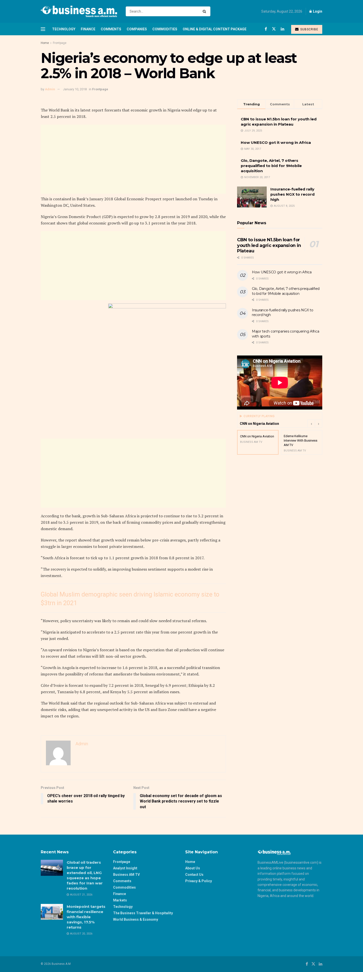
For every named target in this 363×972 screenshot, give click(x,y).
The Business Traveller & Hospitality (143, 913)
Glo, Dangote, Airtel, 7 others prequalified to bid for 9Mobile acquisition (271, 165)
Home (45, 43)
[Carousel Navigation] (314, 424)
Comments (111, 29)
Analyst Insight (125, 868)
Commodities (164, 29)
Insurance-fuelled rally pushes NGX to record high (292, 194)
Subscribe (308, 29)
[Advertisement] (133, 159)
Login (317, 11)
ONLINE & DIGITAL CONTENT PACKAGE (214, 29)
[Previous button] (311, 424)
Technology (63, 29)
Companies (137, 29)
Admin (50, 89)
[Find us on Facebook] (266, 29)
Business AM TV (126, 875)
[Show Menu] (43, 29)
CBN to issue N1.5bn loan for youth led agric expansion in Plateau (269, 245)
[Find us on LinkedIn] (282, 29)
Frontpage (59, 43)
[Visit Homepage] (79, 11)
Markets (120, 900)
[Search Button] (205, 11)
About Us (192, 868)
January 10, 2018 (75, 89)
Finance (88, 29)
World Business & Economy (135, 919)
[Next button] (318, 424)
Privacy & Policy (198, 881)
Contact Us (194, 875)
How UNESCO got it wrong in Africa (276, 142)
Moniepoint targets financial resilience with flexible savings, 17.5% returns (86, 917)
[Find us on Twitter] (274, 29)
